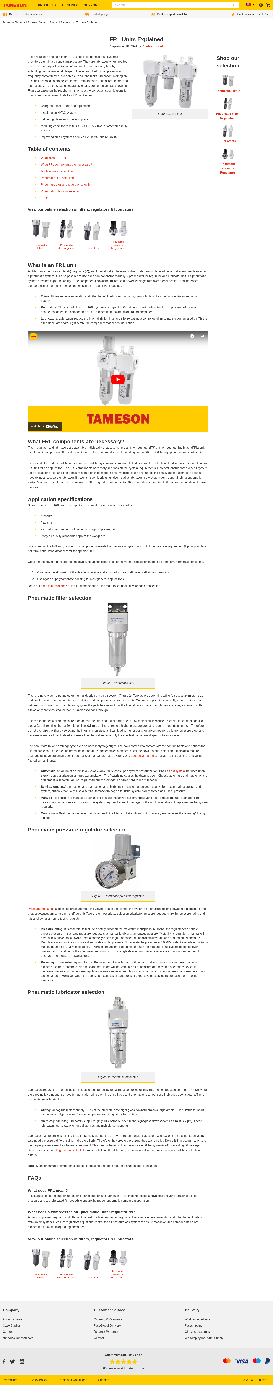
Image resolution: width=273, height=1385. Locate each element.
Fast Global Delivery (107, 1325)
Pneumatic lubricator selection (61, 191)
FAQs (44, 197)
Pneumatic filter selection (57, 177)
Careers (8, 1331)
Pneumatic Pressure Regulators (117, 245)
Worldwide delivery (197, 1319)
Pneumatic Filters (40, 246)
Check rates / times (197, 1331)
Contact (99, 1338)
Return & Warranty (106, 1331)
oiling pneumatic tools (68, 1150)
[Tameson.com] (15, 5)
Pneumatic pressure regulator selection (66, 184)
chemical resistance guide (58, 585)
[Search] (235, 5)
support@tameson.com (18, 1338)
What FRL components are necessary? (66, 164)
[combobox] (175, 5)
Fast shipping (194, 1325)
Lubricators (92, 248)
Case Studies (12, 1325)
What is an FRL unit (54, 157)
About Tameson (13, 1319)
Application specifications (57, 171)
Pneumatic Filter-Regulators (66, 246)
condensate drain (142, 755)
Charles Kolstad (152, 46)
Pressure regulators (41, 908)
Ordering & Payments (108, 1319)
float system (177, 771)
